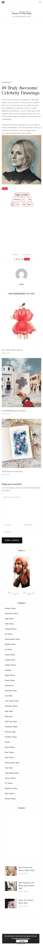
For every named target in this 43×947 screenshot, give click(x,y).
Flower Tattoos (10, 680)
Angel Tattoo (9, 619)
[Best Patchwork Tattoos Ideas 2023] (11, 871)
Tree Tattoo (9, 768)
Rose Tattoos (9, 752)
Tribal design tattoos (12, 773)
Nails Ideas (9, 716)
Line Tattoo (9, 696)
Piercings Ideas (10, 732)
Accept (22, 941)
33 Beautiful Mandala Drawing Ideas (14, 411)
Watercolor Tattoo (11, 788)
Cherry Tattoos (10, 655)
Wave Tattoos (9, 793)
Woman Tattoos (10, 799)
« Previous (16, 199)
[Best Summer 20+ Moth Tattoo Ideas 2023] (11, 886)
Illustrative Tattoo (11, 691)
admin (16, 254)
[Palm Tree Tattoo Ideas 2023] (11, 903)
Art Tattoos (9, 634)
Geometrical (9, 685)
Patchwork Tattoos (11, 727)
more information (24, 938)
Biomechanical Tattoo (12, 639)
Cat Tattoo (8, 649)
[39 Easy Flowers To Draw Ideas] (21, 443)
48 (17, 204)
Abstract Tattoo (10, 608)
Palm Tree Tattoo (11, 721)
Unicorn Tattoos (10, 778)
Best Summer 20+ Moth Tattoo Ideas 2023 (26, 885)
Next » (30, 204)
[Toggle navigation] (3, 2)
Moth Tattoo (9, 711)
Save (27, 259)
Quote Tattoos (10, 747)
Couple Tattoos (10, 660)
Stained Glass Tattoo (12, 763)
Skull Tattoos (9, 757)
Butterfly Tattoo (10, 644)
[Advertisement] (21, 52)
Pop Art (7, 742)
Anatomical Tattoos (11, 613)
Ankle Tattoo (9, 624)
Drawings (6, 82)
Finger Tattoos (10, 675)
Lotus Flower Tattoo (12, 701)
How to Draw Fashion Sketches (12, 350)
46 (30, 199)
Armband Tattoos (11, 629)
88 (24, 204)
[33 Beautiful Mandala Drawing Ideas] (21, 382)
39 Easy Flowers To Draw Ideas (12, 471)
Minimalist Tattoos (11, 706)
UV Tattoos (9, 783)
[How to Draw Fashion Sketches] (21, 322)
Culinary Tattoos (10, 665)
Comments (26, 254)
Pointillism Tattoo (11, 737)
